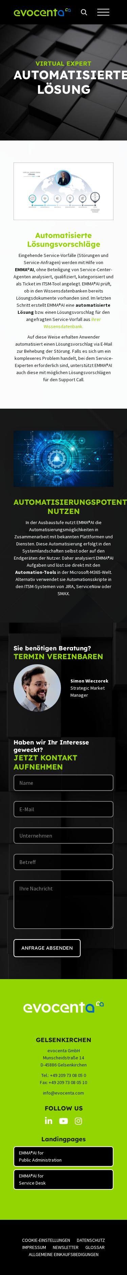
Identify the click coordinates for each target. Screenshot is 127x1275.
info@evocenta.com (63, 1093)
